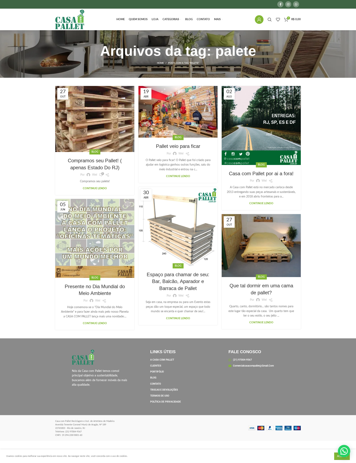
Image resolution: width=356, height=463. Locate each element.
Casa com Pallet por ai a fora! (261, 173)
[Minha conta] (259, 19)
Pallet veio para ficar (178, 146)
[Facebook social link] (280, 4)
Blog (94, 152)
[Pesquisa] (270, 19)
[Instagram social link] (288, 4)
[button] (344, 451)
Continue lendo (95, 188)
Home (160, 63)
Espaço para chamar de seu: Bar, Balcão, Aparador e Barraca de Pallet (178, 281)
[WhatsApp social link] (296, 4)
